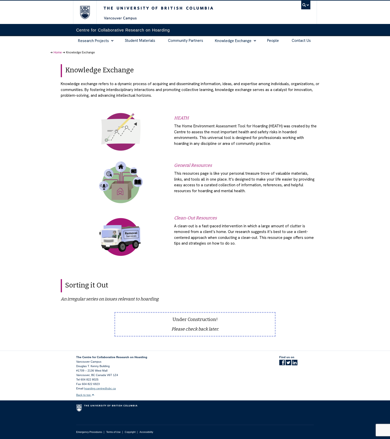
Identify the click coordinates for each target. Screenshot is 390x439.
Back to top (83, 395)
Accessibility (146, 432)
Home (58, 52)
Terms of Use (113, 432)
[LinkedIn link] (294, 363)
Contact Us (301, 40)
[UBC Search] (305, 5)
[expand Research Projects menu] (112, 41)
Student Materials (140, 40)
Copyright (130, 432)
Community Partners (185, 40)
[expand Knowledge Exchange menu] (255, 41)
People (273, 40)
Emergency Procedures (89, 432)
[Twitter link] (288, 363)
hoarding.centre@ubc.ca (100, 388)
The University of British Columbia (84, 12)
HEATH (181, 118)
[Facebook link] (282, 363)
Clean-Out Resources (195, 218)
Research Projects (93, 40)
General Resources (193, 165)
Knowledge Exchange (233, 40)
